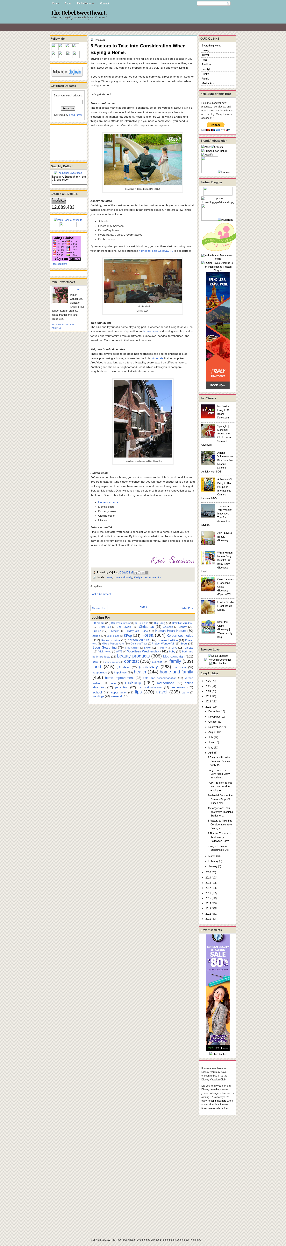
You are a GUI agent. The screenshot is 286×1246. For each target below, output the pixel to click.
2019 (208, 877)
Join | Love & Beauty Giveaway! (224, 536)
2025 (208, 686)
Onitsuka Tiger (139, 643)
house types (150, 331)
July (210, 737)
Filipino (96, 630)
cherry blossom (112, 662)
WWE (119, 651)
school (97, 692)
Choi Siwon (124, 626)
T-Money (162, 648)
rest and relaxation (150, 687)
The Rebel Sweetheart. (79, 13)
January (212, 866)
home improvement (119, 678)
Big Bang (159, 622)
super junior (119, 692)
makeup (133, 682)
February (213, 861)
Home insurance (108, 502)
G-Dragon (114, 631)
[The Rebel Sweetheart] (68, 172)
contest (131, 661)
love (113, 683)
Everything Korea (211, 45)
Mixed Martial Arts (113, 643)
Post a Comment (100, 593)
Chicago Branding (160, 1239)
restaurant (178, 687)
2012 (208, 913)
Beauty (206, 50)
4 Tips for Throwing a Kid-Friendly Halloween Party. (219, 837)
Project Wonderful (163, 643)
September (214, 727)
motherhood (165, 683)
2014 (208, 903)
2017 (208, 887)
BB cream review (121, 623)
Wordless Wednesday (143, 651)
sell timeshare (218, 1100)
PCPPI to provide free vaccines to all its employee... (220, 786)
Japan (96, 635)
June (211, 742)
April (210, 752)
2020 (208, 872)
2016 (208, 893)
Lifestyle (206, 69)
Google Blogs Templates (188, 1239)
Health (205, 73)
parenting (121, 687)
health (140, 671)
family (175, 661)
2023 (208, 696)
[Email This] (135, 573)
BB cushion (141, 623)
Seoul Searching (104, 647)
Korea (147, 635)
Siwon (147, 647)
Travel (205, 54)
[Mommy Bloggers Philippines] (220, 251)
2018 (208, 882)
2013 (208, 908)
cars (95, 661)
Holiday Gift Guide (136, 630)
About (68, 3)
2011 (208, 918)
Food (204, 59)
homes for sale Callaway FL (156, 250)
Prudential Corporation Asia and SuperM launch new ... (220, 799)
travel (161, 691)
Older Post (187, 608)
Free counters (59, 263)
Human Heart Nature (170, 631)
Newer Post (99, 608)
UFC (174, 647)
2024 (208, 691)
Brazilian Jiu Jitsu (182, 622)
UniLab (188, 647)
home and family (123, 577)
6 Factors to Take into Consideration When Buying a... (220, 824)
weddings (98, 696)
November (214, 716)
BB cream (98, 622)
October (212, 721)
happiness (120, 672)
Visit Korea (104, 651)
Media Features (85, 3)
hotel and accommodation (159, 677)
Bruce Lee (105, 626)
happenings (99, 672)
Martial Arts (208, 83)
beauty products (133, 655)
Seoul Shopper (132, 648)
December (214, 711)
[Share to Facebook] (146, 573)
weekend (116, 696)
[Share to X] (143, 573)
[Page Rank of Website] (68, 219)
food (96, 666)
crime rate (157, 358)
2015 (208, 898)
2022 (208, 701)
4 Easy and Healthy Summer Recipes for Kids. (219, 761)
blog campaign (173, 656)
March (211, 856)
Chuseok (168, 626)
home (109, 577)
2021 (208, 706)
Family (205, 78)
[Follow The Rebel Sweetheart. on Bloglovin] (67, 75)
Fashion (206, 64)
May (210, 747)
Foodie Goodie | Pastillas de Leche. (225, 606)
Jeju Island (113, 635)
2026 (208, 680)
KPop (128, 635)
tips (159, 577)
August (212, 732)
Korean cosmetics (180, 635)
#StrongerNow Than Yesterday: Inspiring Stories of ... (220, 812)
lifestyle (138, 577)
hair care (180, 667)
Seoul (183, 643)
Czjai (77, 289)
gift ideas (123, 667)
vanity (185, 692)
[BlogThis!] (139, 573)
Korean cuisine (110, 640)
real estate (150, 577)
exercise (157, 661)
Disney (182, 626)
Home (55, 3)
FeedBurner (75, 115)
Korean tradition (168, 640)
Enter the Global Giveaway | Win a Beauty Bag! (224, 629)
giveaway (148, 666)
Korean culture (138, 640)
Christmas (146, 627)
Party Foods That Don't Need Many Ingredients (219, 774)
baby (172, 651)
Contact (104, 3)
